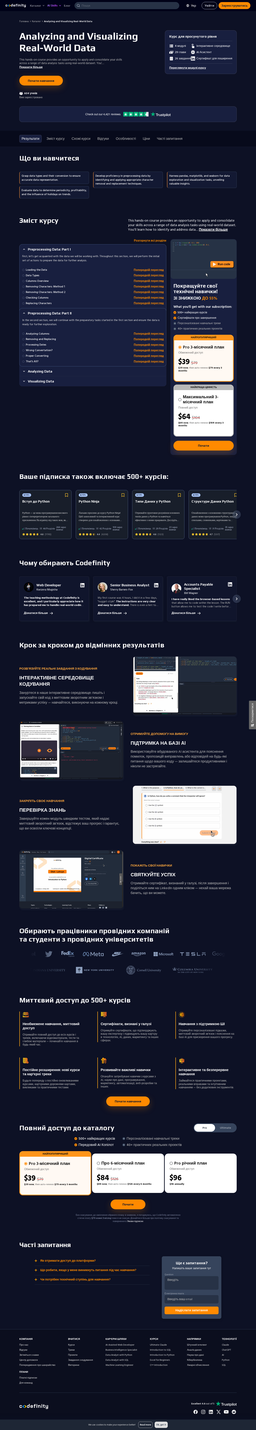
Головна (24, 21)
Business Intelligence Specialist (121, 1350)
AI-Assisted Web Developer (120, 1344)
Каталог (36, 21)
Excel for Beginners (160, 1360)
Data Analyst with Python (119, 1355)
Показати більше (213, 229)
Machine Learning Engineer (119, 1365)
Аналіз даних (194, 1350)
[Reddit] (234, 1412)
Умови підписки (135, 1221)
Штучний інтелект (197, 1344)
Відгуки (23, 1350)
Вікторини (73, 1365)
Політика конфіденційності (66, 1422)
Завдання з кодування (80, 1360)
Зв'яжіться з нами (29, 1355)
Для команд (26, 1382)
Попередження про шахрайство (37, 1365)
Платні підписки (28, 1377)
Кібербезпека (194, 1360)
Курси (71, 1344)
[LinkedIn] (211, 1412)
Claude (225, 1344)
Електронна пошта (174, 1293)
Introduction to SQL (160, 1350)
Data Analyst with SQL (117, 1360)
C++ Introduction (159, 1365)
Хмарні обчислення (198, 1365)
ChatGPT (226, 1350)
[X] (218, 1412)
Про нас (23, 1344)
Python (226, 1360)
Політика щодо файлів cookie (98, 1422)
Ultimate (225, 1128)
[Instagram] (203, 1412)
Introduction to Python (162, 1355)
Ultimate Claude (158, 1344)
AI (223, 1355)
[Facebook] (195, 1412)
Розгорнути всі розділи (150, 240)
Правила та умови (28, 1422)
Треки (71, 1350)
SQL (224, 1365)
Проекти (72, 1355)
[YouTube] (226, 1412)
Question (169, 1274)
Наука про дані (195, 1355)
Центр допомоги (28, 1360)
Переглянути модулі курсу (187, 68)
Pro (205, 1128)
